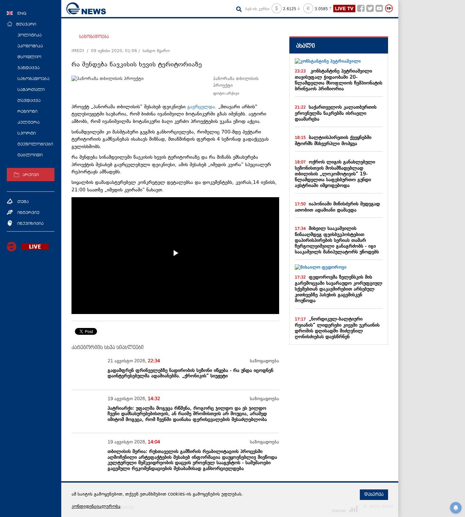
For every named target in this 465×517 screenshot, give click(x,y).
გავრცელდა (201, 107)
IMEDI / (81, 51)
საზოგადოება (94, 36)
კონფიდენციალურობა (96, 506)
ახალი (305, 46)
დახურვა (374, 494)
